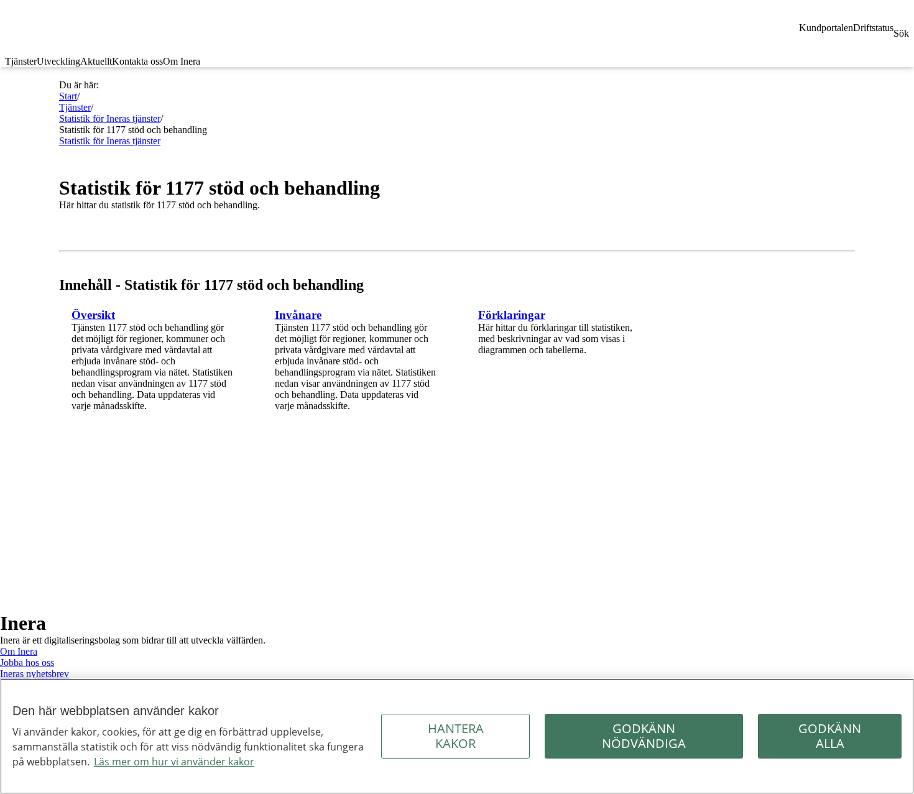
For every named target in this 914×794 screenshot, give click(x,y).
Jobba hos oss (27, 662)
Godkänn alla (829, 736)
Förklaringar (511, 314)
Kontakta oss (137, 61)
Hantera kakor (456, 736)
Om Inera (181, 61)
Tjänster (21, 61)
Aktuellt (96, 61)
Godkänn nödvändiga (644, 736)
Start (68, 96)
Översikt (93, 314)
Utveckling (58, 61)
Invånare (298, 314)
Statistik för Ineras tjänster (109, 118)
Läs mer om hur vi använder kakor (174, 762)
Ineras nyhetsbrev (34, 673)
